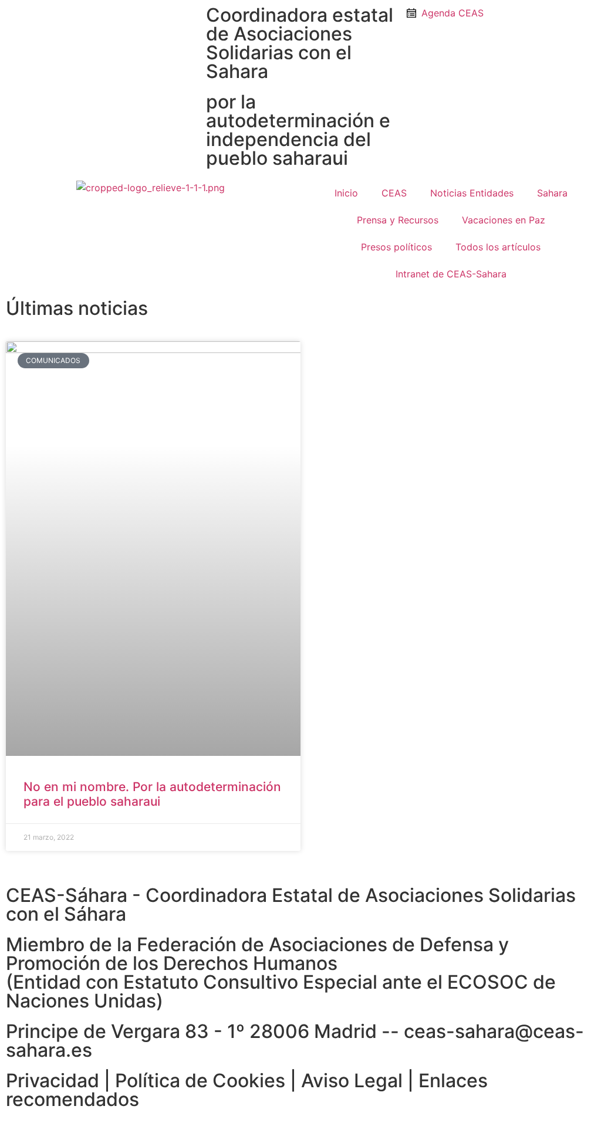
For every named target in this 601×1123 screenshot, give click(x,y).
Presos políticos (396, 247)
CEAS (394, 193)
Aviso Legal (352, 1080)
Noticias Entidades (472, 193)
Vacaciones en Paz (503, 220)
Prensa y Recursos (397, 220)
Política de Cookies (200, 1080)
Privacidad (52, 1080)
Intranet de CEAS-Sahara (451, 274)
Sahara (552, 193)
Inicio (346, 193)
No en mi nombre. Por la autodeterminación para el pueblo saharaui (152, 794)
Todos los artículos (498, 247)
